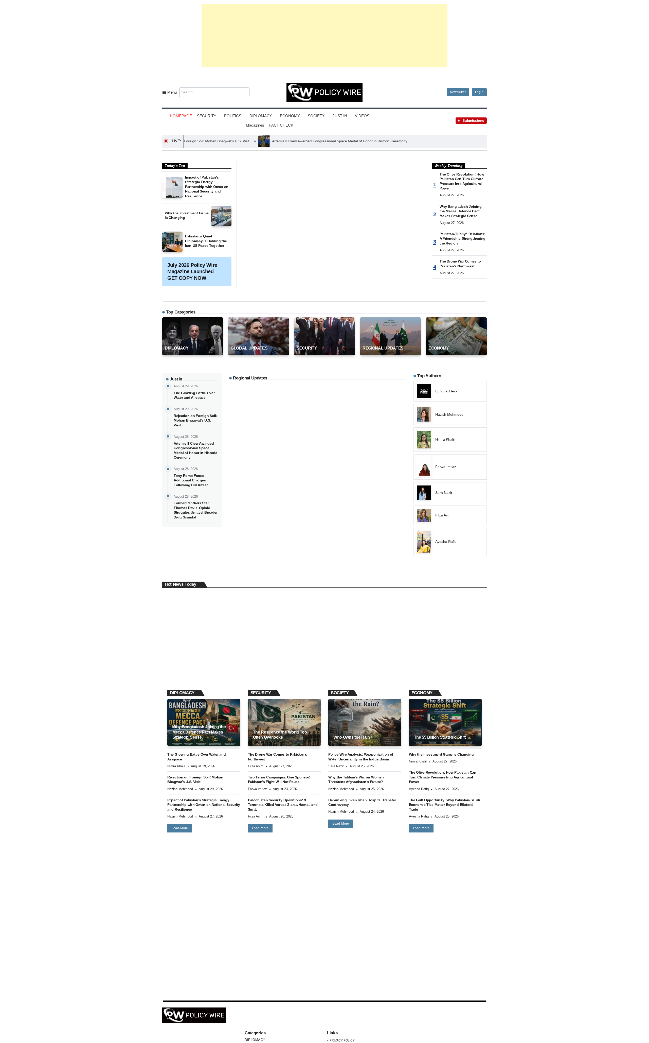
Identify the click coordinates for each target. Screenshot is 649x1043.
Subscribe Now (324, 544)
